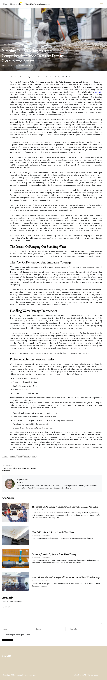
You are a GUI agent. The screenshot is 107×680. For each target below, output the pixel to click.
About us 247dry (80, 675)
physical (5, 456)
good (34, 456)
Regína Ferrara (6, 65)
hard (20, 456)
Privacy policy (93, 675)
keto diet (98, 92)
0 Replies (33, 65)
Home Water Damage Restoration (36, 4)
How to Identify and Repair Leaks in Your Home (53, 532)
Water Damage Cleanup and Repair (21, 77)
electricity (13, 456)
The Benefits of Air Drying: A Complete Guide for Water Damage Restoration (65, 506)
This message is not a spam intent (16, 635)
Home (5, 4)
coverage (27, 456)
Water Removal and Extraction (43, 77)
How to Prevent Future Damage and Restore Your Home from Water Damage (66, 577)
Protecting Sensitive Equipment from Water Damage (54, 554)
